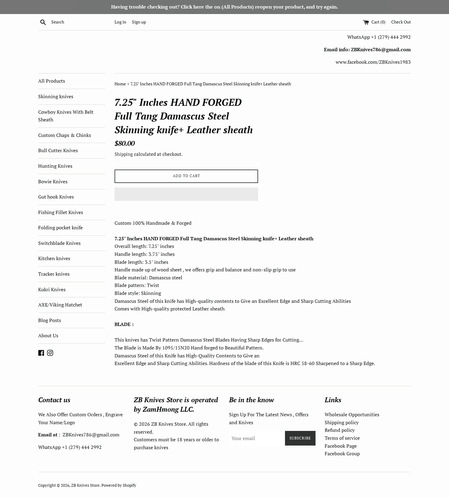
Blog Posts (49, 320)
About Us (48, 335)
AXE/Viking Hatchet (60, 304)
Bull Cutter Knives (58, 150)
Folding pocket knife (60, 227)
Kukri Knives (52, 289)
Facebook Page (341, 445)
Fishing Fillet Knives (60, 212)
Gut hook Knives (56, 196)
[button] (186, 194)
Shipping (124, 154)
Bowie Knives (53, 181)
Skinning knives (55, 96)
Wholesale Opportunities (352, 414)
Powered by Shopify (118, 485)
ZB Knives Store (85, 485)
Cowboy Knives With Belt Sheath (65, 116)
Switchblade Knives (59, 243)
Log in (120, 22)
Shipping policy (342, 422)
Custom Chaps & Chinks (64, 135)
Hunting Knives (55, 166)
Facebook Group (342, 453)
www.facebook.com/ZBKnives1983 (373, 62)
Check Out (401, 22)
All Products (51, 80)
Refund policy (340, 430)
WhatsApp (359, 37)
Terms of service (342, 438)
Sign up (139, 22)
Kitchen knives (54, 258)
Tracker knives (54, 273)
